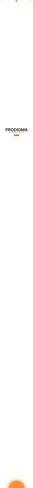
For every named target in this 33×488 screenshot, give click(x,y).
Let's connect (16, 135)
